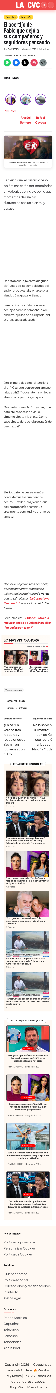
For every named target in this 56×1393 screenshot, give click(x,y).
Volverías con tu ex (13, 690)
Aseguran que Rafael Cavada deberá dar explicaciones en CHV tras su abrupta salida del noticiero (28, 1058)
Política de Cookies (18, 1254)
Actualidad (28, 1048)
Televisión (26, 17)
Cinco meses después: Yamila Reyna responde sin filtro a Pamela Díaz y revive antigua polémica (41, 670)
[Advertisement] (28, 243)
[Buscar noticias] (44, 5)
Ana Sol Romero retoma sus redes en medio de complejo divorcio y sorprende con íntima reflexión (28, 1155)
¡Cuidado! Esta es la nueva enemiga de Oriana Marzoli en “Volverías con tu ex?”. (28, 622)
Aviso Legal (12, 1298)
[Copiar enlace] (43, 62)
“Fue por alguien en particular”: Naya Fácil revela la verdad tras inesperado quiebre (13, 670)
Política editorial (16, 1280)
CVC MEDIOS (16, 701)
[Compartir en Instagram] (34, 62)
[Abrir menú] (51, 5)
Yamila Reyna (10, 111)
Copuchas (11, 17)
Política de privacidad (20, 1242)
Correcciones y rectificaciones (27, 1286)
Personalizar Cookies (20, 1248)
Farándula (28, 1194)
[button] (28, 147)
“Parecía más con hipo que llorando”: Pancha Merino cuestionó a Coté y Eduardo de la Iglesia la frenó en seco (28, 1204)
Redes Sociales (28, 1097)
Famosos (11, 1336)
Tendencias (12, 1342)
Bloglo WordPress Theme (28, 1387)
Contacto (11, 1292)
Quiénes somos (15, 1274)
